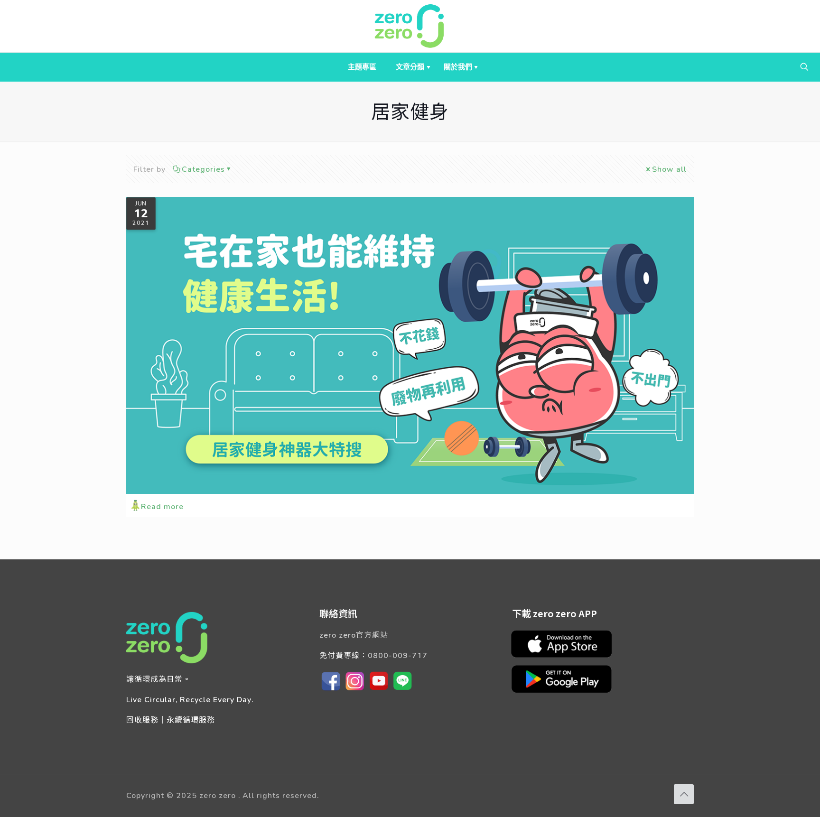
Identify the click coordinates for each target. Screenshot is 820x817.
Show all (669, 168)
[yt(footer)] (379, 689)
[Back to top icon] (684, 794)
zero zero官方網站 (353, 634)
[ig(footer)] (355, 689)
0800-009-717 (398, 654)
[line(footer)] (402, 689)
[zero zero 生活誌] (410, 26)
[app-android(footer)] (566, 691)
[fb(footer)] (331, 689)
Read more (162, 506)
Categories (203, 168)
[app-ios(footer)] (566, 656)
